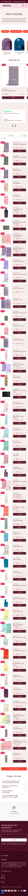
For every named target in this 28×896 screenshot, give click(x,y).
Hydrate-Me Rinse (17, 170)
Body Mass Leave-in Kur (19, 326)
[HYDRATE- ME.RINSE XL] (6, 342)
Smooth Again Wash (18, 546)
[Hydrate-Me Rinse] (6, 173)
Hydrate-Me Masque (18, 468)
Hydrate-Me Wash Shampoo (8, 90)
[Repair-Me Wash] (6, 536)
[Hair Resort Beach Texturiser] (6, 705)
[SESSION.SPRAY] (6, 380)
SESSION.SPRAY (17, 377)
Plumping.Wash (16, 183)
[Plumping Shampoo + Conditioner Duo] (6, 238)
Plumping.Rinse (16, 196)
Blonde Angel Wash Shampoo (20, 274)
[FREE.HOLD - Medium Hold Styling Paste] (6, 225)
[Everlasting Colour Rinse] (6, 653)
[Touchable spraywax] (6, 523)
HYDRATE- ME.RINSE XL (18, 340)
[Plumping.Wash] (6, 186)
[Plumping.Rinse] (6, 199)
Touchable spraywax (18, 520)
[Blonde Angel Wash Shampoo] (6, 277)
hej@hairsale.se (12, 863)
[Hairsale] (7, 5)
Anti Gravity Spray (17, 572)
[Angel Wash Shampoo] (6, 406)
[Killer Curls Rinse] (6, 445)
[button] (13, 126)
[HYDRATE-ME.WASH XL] (6, 290)
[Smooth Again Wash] (6, 549)
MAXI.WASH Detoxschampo (19, 157)
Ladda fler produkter (14, 768)
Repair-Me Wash (17, 533)
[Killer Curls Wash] (6, 432)
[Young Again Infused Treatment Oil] (6, 212)
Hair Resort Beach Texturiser (20, 702)
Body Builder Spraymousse (19, 351)
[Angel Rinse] (6, 458)
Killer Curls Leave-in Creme (19, 637)
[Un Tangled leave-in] (6, 731)
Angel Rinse (16, 455)
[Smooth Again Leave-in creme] (6, 666)
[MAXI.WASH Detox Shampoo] (6, 316)
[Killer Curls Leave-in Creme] (6, 640)
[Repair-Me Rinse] (6, 562)
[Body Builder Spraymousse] (6, 354)
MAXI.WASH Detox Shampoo (19, 312)
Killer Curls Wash (17, 429)
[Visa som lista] (25, 135)
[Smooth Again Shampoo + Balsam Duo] (6, 718)
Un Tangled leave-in (17, 728)
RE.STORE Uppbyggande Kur (20, 598)
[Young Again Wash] (6, 692)
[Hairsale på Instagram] (4, 878)
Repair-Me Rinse (17, 559)
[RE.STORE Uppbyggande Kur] (6, 601)
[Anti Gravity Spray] (6, 575)
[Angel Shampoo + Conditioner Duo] (6, 484)
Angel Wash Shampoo (18, 403)
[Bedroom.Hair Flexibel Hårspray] (6, 419)
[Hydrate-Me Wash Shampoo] (13, 75)
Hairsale (10, 886)
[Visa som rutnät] (22, 135)
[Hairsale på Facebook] (2, 878)
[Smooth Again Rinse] (6, 614)
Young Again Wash (17, 689)
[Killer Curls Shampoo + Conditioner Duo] (6, 627)
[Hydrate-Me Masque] (6, 471)
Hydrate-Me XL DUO (18, 299)
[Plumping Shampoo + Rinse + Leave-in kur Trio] (6, 744)
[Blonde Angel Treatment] (6, 264)
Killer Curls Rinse (17, 442)
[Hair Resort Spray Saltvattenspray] (6, 497)
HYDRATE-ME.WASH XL (18, 288)
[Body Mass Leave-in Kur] (6, 329)
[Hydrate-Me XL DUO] (6, 303)
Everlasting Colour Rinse (19, 650)
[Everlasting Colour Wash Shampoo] (6, 510)
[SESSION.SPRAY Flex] (6, 679)
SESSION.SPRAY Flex (18, 676)
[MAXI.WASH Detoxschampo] (6, 160)
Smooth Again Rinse (18, 611)
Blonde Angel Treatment (19, 261)
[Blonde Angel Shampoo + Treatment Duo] (6, 367)
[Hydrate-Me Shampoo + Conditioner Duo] (6, 251)
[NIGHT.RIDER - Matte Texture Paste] (6, 393)
